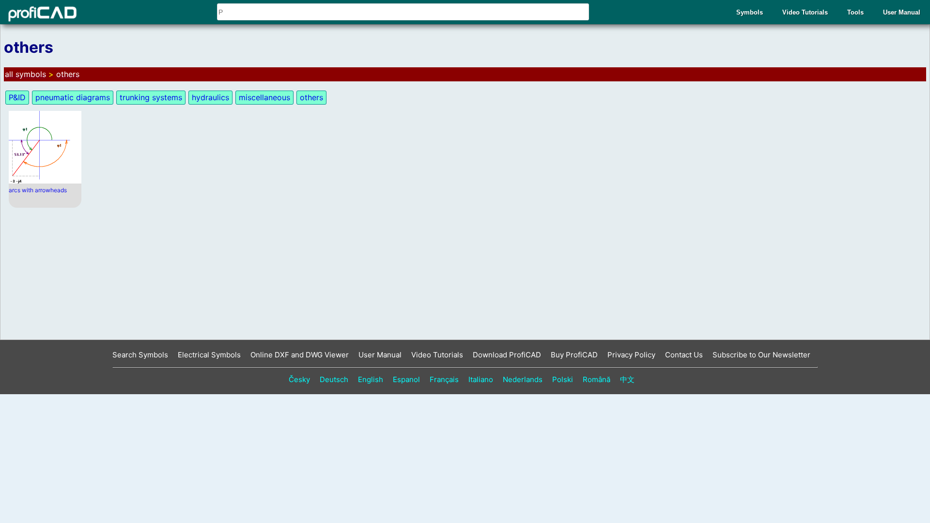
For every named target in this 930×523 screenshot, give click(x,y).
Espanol (406, 379)
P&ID (17, 97)
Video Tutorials (805, 12)
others (67, 74)
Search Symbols (140, 354)
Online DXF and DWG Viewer (299, 354)
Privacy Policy (631, 354)
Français (444, 379)
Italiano (480, 379)
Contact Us (684, 354)
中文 (627, 379)
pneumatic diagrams (72, 97)
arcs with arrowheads (38, 190)
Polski (562, 379)
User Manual (901, 12)
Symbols (749, 12)
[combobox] (403, 11)
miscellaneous (264, 97)
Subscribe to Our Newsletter (761, 354)
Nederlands (522, 379)
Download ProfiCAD (507, 354)
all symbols (25, 74)
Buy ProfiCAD (574, 354)
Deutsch (334, 379)
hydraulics (210, 97)
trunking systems (151, 97)
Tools (855, 12)
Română (596, 379)
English (370, 379)
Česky (299, 379)
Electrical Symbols (209, 354)
